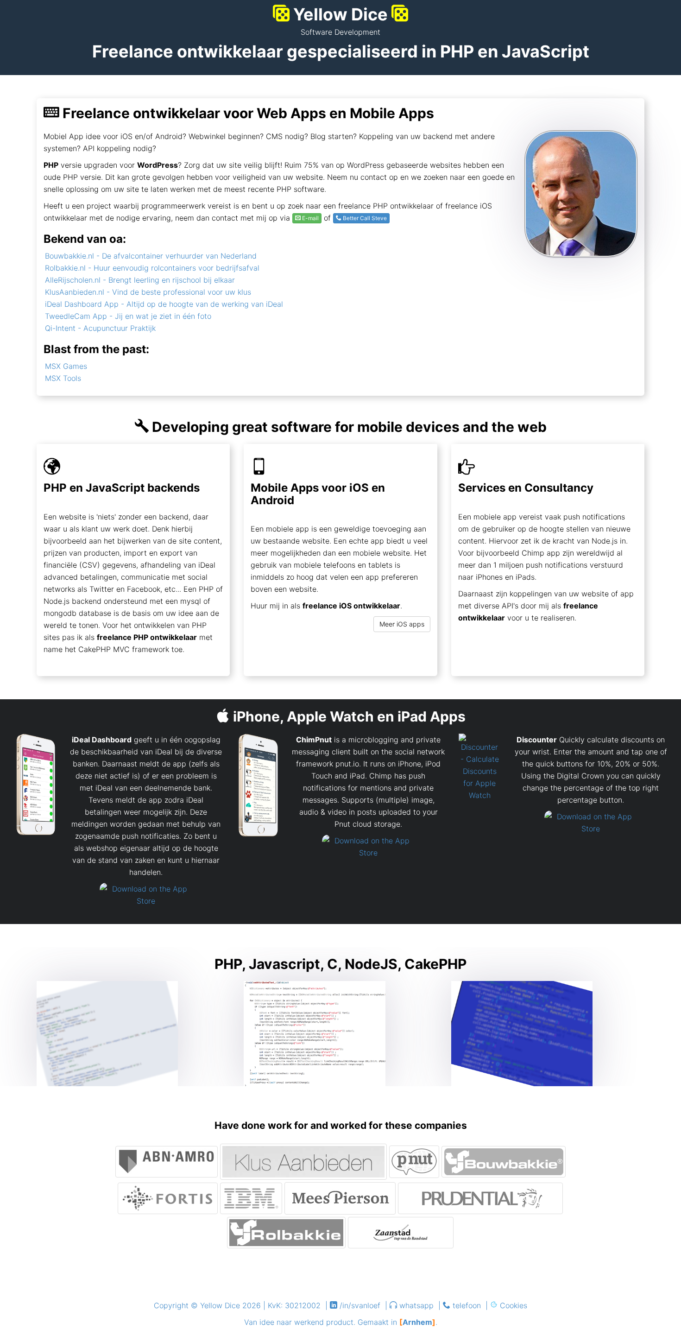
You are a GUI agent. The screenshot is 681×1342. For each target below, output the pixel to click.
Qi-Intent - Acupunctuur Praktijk (100, 328)
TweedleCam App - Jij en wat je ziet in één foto (128, 316)
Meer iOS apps (401, 624)
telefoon (467, 1305)
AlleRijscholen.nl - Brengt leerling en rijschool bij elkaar (140, 280)
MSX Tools (63, 378)
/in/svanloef (360, 1305)
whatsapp (416, 1305)
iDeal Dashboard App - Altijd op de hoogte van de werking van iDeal (164, 304)
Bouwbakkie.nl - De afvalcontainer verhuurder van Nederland (151, 255)
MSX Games (66, 366)
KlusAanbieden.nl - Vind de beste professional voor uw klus (148, 292)
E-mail (310, 218)
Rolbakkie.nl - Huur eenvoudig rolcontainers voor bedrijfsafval (152, 267)
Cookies (513, 1305)
